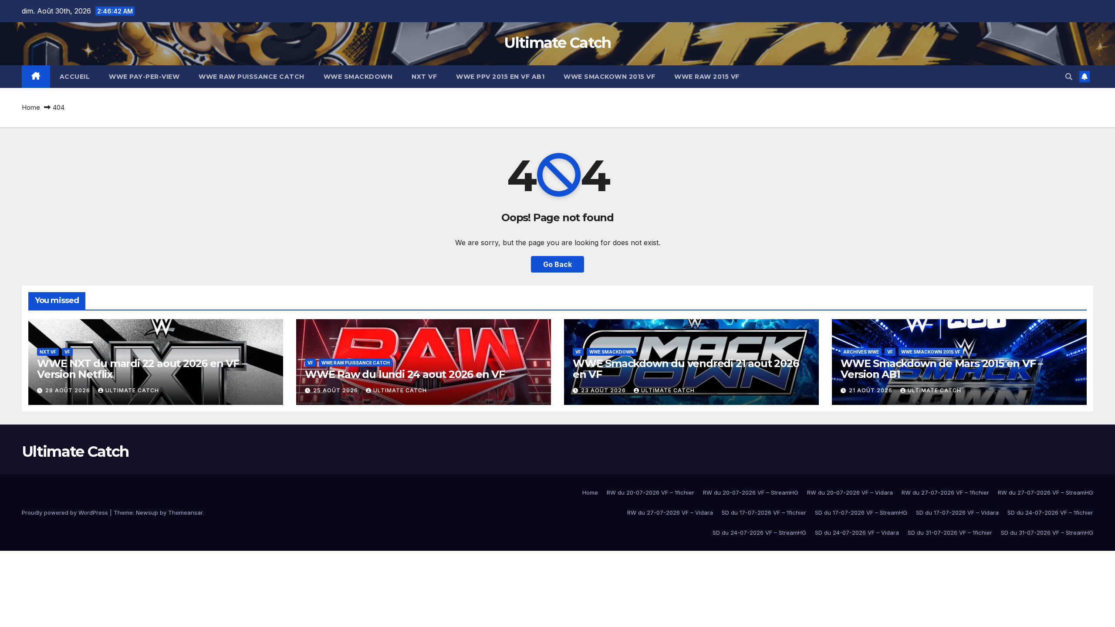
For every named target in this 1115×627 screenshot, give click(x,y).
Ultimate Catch (557, 43)
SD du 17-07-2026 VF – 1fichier (764, 512)
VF (67, 351)
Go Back (557, 264)
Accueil (75, 77)
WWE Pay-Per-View (144, 77)
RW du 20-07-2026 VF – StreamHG (750, 492)
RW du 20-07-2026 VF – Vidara (850, 492)
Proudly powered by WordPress (66, 512)
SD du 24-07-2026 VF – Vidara (857, 532)
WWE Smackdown (358, 77)
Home (31, 107)
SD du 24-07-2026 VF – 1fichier (1050, 512)
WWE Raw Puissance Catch (251, 77)
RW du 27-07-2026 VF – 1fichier (945, 492)
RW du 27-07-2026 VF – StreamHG (1045, 492)
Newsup (147, 512)
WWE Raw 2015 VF (707, 77)
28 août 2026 (68, 390)
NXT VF (424, 77)
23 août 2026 (604, 390)
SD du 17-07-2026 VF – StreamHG (861, 512)
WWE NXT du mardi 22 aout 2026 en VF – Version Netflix (142, 369)
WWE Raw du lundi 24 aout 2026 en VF (405, 374)
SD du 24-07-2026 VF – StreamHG (759, 532)
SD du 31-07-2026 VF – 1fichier (950, 532)
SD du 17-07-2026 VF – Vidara (957, 512)
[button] (1068, 76)
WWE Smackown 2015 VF (609, 77)
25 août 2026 (336, 390)
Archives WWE (861, 351)
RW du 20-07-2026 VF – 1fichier (650, 492)
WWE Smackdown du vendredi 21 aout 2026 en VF (685, 369)
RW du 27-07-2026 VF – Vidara (670, 512)
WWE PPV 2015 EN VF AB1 (500, 77)
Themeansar (185, 512)
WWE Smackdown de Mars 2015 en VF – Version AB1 (942, 369)
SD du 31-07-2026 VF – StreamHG (1047, 532)
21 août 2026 (871, 390)
